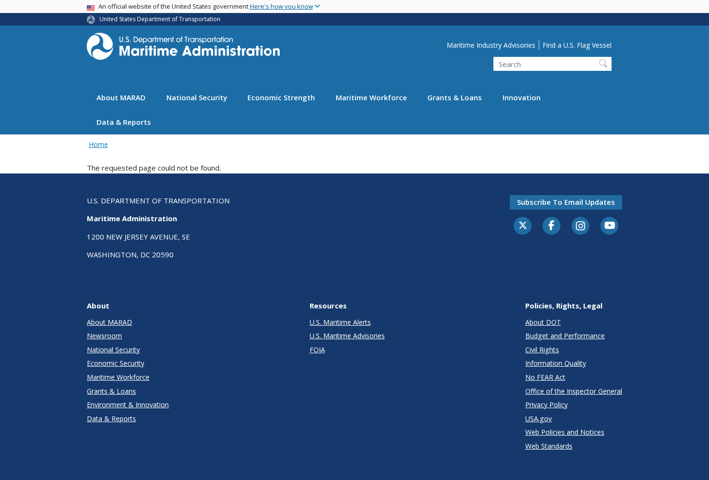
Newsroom (104, 335)
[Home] (183, 49)
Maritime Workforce (371, 97)
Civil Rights (542, 349)
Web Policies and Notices (564, 432)
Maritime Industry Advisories (491, 45)
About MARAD (121, 97)
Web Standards (549, 446)
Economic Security (115, 363)
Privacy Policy (546, 404)
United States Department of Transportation (159, 19)
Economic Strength (281, 97)
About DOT (543, 322)
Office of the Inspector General (573, 391)
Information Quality (555, 363)
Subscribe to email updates (566, 202)
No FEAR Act (545, 377)
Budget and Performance (565, 335)
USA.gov (538, 418)
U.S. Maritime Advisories (347, 335)
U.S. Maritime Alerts (340, 322)
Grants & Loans (454, 97)
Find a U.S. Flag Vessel (577, 45)
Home (98, 144)
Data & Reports (123, 122)
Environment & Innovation (128, 404)
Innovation (522, 97)
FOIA (317, 349)
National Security (196, 97)
